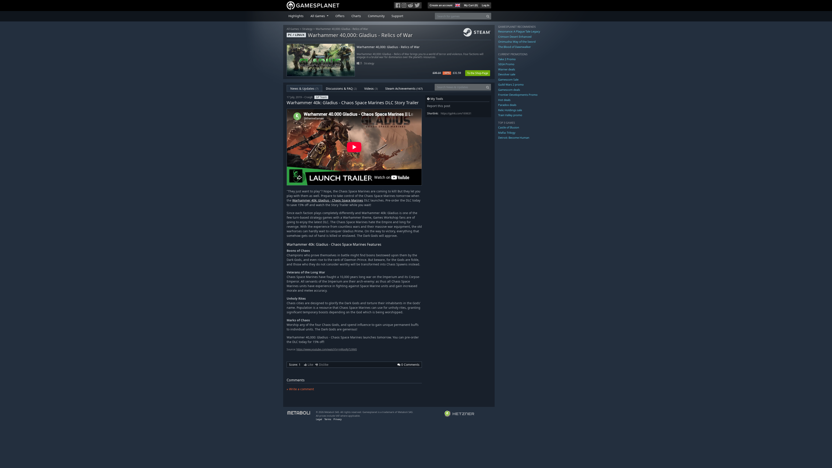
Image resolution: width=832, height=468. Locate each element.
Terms (327, 419)
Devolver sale (506, 74)
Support (397, 16)
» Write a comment (300, 389)
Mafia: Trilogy (506, 133)
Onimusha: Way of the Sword (517, 42)
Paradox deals (507, 105)
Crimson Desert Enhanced (514, 37)
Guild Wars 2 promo (511, 84)
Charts (356, 16)
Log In (485, 5)
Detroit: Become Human (513, 138)
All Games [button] (318, 16)
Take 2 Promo (507, 59)
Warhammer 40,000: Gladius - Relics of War (342, 29)
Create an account (441, 5)
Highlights (296, 16)
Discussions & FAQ (341, 88)
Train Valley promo (510, 115)
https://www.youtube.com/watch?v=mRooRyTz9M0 (326, 349)
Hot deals (504, 100)
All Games (293, 29)
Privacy (337, 419)
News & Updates (304, 88)
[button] (457, 5)
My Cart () (471, 5)
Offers (339, 16)
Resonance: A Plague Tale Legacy (519, 31)
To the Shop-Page (477, 73)
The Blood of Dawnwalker (514, 47)
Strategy (307, 29)
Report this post (438, 106)
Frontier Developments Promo (518, 95)
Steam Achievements (404, 88)
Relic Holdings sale (510, 110)
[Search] (487, 16)
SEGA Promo (506, 64)
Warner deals (506, 69)
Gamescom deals (509, 90)
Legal (319, 419)
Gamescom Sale (508, 79)
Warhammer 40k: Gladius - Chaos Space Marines (327, 200)
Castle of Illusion (508, 127)
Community (376, 16)
